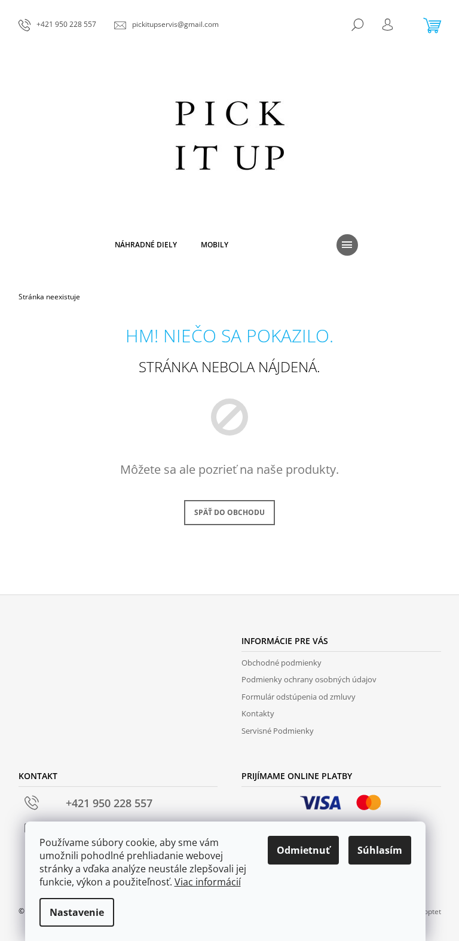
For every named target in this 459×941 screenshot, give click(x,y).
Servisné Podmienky (277, 730)
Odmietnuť (303, 850)
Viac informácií (208, 881)
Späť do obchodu (229, 512)
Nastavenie (77, 912)
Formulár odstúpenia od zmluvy (298, 696)
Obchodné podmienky (281, 662)
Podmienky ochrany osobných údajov (309, 679)
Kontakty (257, 713)
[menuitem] (146, 245)
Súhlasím (379, 850)
